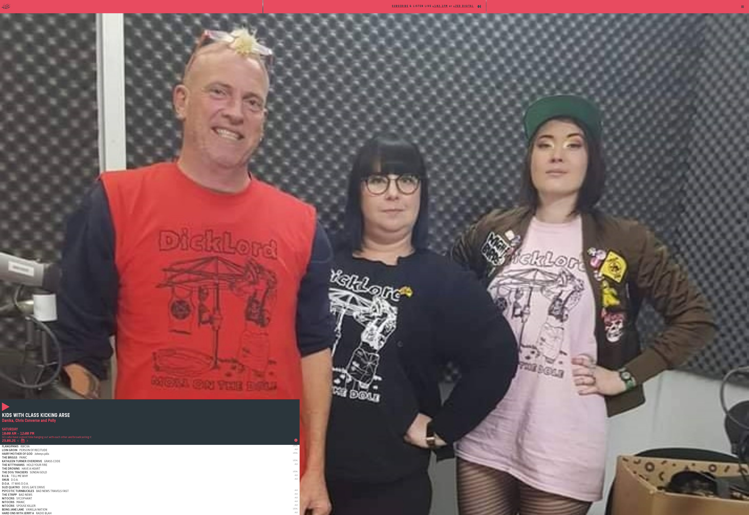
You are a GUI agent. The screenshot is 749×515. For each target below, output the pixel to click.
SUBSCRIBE (400, 6)
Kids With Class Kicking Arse (36, 415)
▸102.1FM (440, 6)
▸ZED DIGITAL (463, 6)
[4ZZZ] (131, 6)
